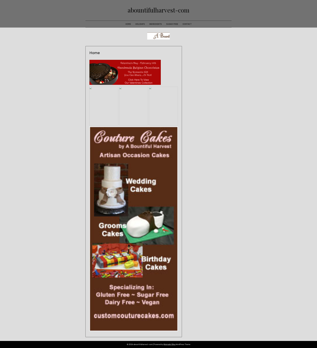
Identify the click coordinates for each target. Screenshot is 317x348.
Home (128, 24)
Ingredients (155, 24)
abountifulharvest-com (158, 10)
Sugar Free (172, 24)
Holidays (140, 24)
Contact (187, 24)
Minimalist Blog (169, 344)
